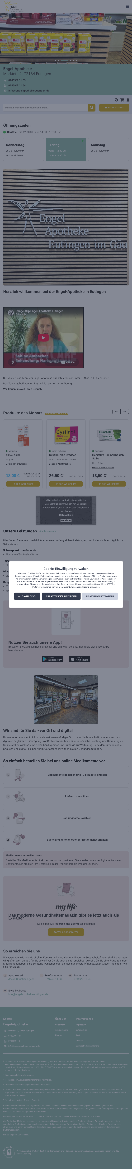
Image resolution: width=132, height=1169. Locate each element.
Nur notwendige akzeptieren (61, 596)
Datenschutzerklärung (79, 587)
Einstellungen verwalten (100, 596)
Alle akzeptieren (27, 596)
